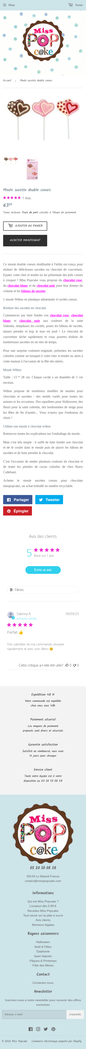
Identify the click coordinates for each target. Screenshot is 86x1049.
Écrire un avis (43, 570)
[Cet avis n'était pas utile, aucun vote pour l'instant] (74, 665)
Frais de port (30, 212)
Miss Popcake (19, 1041)
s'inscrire (75, 1015)
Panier (78, 5)
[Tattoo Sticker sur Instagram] (38, 1030)
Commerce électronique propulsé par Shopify (56, 1041)
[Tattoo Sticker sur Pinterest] (53, 1030)
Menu (11, 5)
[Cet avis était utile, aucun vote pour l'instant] (67, 665)
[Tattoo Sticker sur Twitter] (46, 1030)
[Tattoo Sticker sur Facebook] (30, 1030)
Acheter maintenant (25, 240)
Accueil (7, 80)
